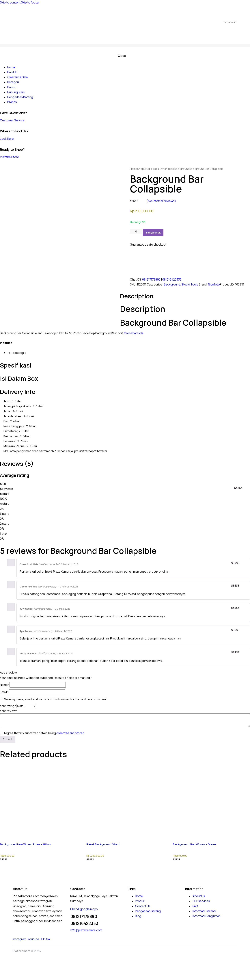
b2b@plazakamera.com (86, 930)
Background (181, 168)
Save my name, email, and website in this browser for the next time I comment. (56, 699)
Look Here (7, 139)
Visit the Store (9, 157)
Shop (140, 168)
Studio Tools (152, 168)
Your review (8, 711)
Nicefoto (214, 284)
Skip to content (10, 2)
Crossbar (130, 333)
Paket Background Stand (103, 844)
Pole (140, 333)
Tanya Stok (153, 232)
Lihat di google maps (84, 909)
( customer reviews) (161, 201)
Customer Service (12, 120)
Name (5, 685)
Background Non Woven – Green (194, 844)
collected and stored (70, 733)
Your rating (8, 706)
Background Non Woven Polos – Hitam (25, 844)
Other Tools (167, 168)
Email (4, 692)
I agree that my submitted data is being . (44, 733)
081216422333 (171, 279)
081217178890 (151, 279)
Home (133, 168)
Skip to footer (30, 2)
